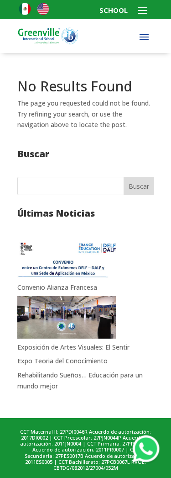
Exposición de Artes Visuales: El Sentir (73, 347)
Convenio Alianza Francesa (57, 287)
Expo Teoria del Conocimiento (62, 360)
